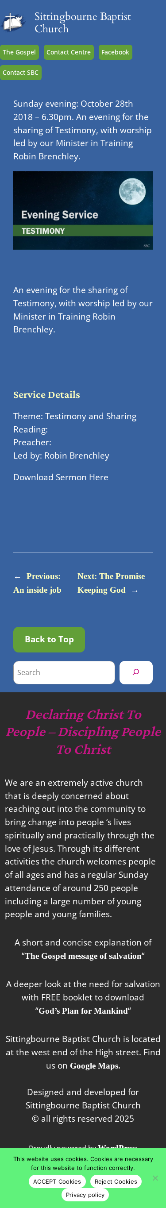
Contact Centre (68, 52)
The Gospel (19, 52)
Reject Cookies (116, 1181)
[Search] (136, 672)
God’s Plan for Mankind (83, 1010)
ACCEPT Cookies (57, 1181)
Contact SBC (21, 72)
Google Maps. (95, 1065)
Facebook (115, 52)
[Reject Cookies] (155, 1177)
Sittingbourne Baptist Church (83, 22)
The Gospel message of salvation (83, 956)
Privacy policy (85, 1194)
